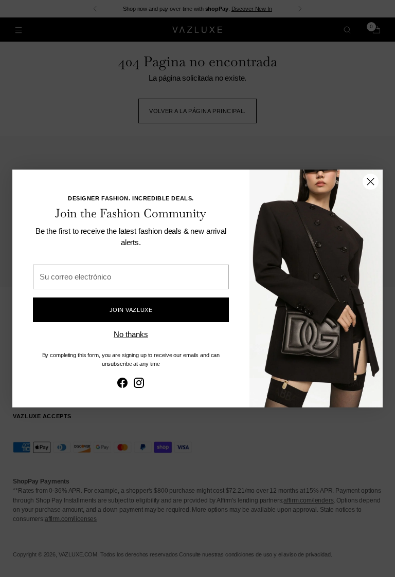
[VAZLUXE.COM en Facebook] (122, 385)
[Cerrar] (371, 182)
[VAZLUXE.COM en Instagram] (139, 385)
